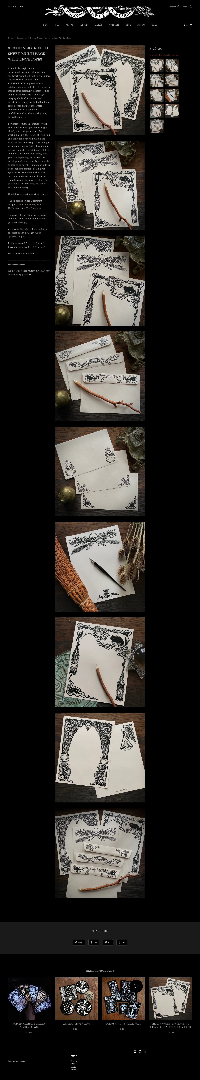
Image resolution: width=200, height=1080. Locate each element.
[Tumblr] (145, 1051)
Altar (98, 25)
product (20, 38)
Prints (69, 25)
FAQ (42, 270)
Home (10, 38)
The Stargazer (33, 208)
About (73, 1070)
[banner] (100, 11)
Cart (186, 25)
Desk (128, 25)
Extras (141, 25)
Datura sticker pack (76, 1024)
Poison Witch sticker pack (123, 1024)
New (45, 25)
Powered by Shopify (16, 1061)
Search (173, 7)
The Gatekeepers (26, 204)
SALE (154, 25)
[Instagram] (135, 1051)
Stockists (74, 1061)
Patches (84, 25)
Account (184, 7)
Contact (74, 1067)
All (57, 25)
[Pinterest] (140, 1051)
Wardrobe (113, 25)
